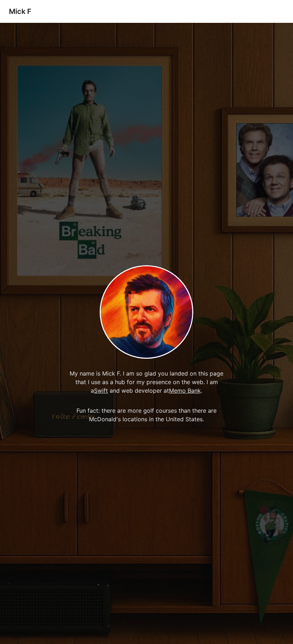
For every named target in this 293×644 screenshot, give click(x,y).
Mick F (20, 11)
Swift (101, 390)
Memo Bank (185, 390)
